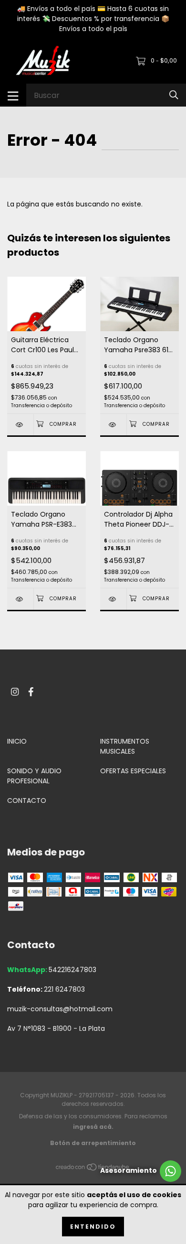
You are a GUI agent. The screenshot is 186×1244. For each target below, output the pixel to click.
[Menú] (13, 95)
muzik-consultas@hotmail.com (60, 1009)
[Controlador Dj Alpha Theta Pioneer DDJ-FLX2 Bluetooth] (113, 599)
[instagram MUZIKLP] (14, 692)
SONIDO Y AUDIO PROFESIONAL (34, 776)
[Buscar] (173, 95)
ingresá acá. (93, 1127)
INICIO (17, 741)
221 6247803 (64, 989)
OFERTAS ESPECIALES (133, 771)
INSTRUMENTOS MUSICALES (124, 746)
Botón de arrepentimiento (93, 1143)
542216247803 (72, 969)
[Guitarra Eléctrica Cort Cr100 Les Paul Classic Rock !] (20, 424)
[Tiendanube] (93, 1169)
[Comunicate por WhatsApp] (140, 1171)
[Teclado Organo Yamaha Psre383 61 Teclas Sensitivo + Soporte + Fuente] (113, 424)
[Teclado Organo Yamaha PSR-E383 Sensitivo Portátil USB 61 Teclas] (20, 599)
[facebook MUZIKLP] (31, 692)
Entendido (93, 1226)
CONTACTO (26, 800)
